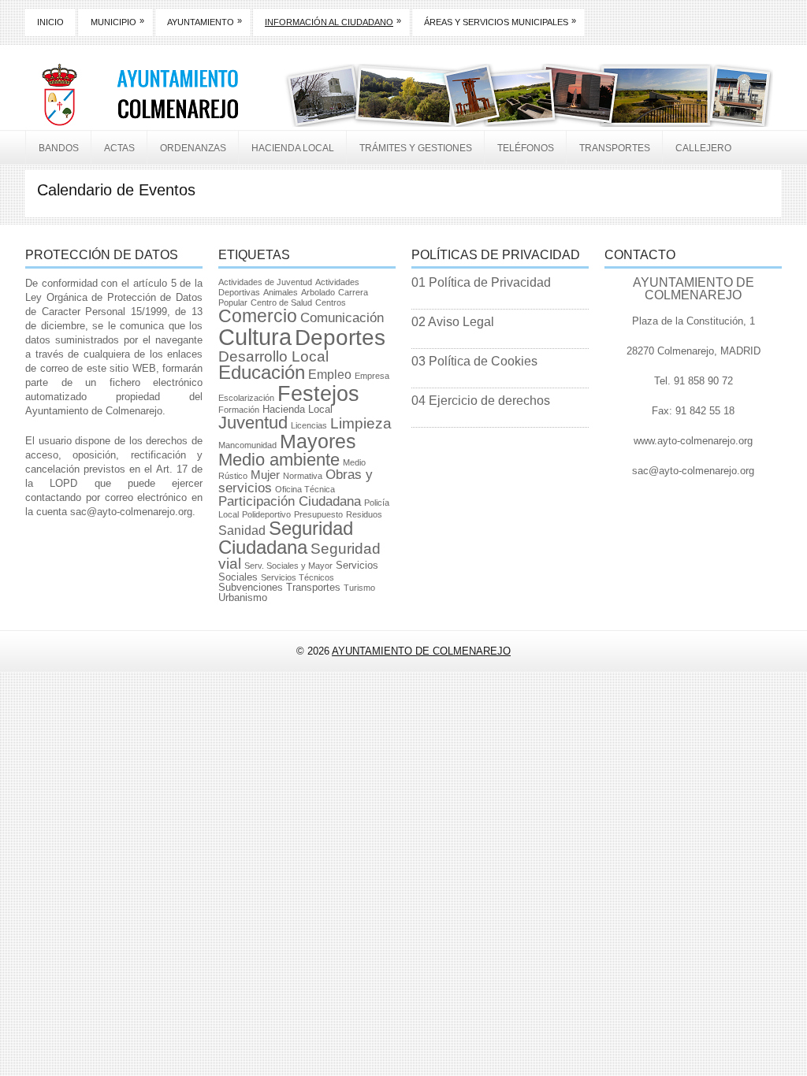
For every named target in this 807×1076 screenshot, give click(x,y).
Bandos (59, 148)
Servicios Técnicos (297, 577)
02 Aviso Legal (452, 321)
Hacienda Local (292, 148)
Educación (261, 372)
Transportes (614, 148)
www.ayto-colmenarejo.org (693, 441)
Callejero (703, 148)
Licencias (309, 425)
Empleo (329, 374)
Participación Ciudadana (289, 501)
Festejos (318, 393)
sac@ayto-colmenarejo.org (131, 512)
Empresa (372, 375)
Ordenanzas (193, 148)
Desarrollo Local (273, 356)
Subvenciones (250, 587)
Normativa (302, 475)
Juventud (253, 422)
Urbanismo (242, 597)
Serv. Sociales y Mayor (288, 565)
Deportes (340, 337)
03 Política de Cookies (474, 361)
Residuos (364, 514)
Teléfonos (525, 148)
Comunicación (342, 317)
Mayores (318, 441)
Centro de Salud (281, 302)
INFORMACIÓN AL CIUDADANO (333, 21)
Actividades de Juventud (265, 282)
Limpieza (361, 423)
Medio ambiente (279, 459)
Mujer (265, 475)
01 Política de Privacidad (481, 282)
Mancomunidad (247, 445)
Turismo (359, 587)
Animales (280, 292)
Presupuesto (318, 514)
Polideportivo (266, 514)
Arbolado (318, 292)
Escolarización (246, 398)
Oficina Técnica (305, 489)
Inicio (50, 22)
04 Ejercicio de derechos (480, 400)
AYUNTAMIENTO (204, 21)
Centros (330, 302)
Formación (238, 409)
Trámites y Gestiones (415, 148)
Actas (119, 148)
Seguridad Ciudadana (285, 538)
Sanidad (242, 530)
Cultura (255, 337)
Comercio (257, 316)
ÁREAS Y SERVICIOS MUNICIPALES (500, 21)
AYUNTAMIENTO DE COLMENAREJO (421, 651)
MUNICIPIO (117, 21)
